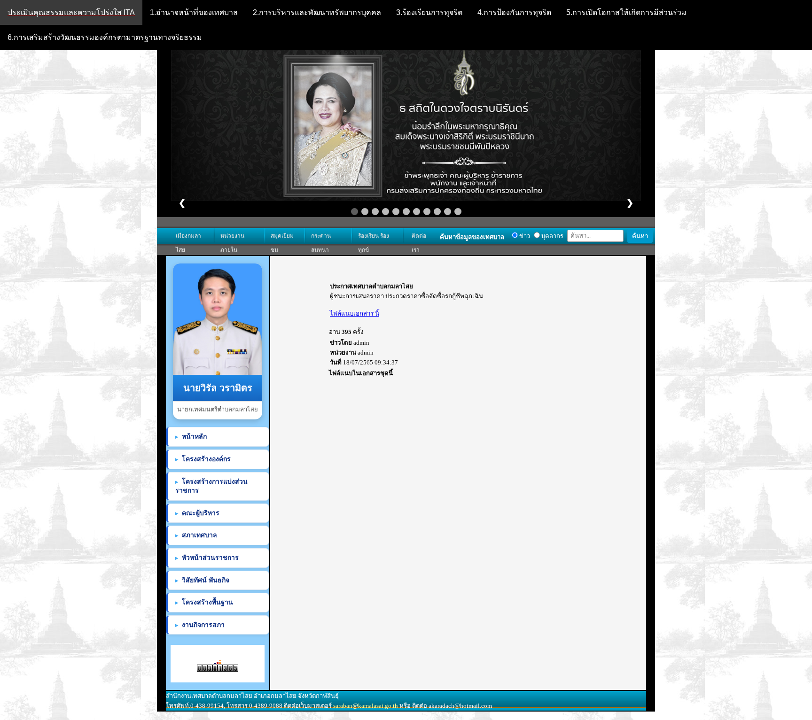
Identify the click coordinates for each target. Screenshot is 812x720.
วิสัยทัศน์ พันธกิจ (205, 580)
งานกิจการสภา (203, 624)
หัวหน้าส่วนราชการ (210, 557)
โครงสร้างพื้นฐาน (207, 602)
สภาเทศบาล (199, 535)
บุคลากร (551, 236)
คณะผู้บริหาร (200, 513)
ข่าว (524, 236)
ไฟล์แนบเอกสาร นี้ (354, 313)
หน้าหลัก (194, 436)
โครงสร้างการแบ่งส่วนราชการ (211, 486)
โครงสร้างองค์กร (206, 459)
